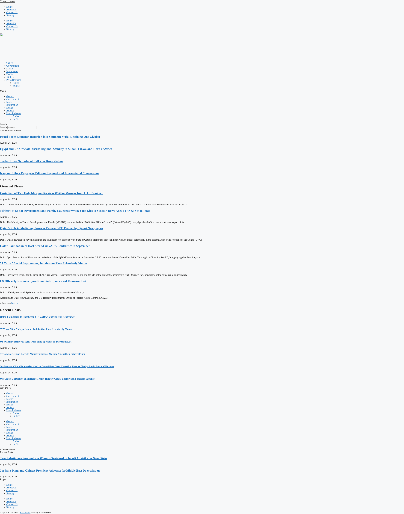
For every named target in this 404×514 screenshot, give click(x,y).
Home (9, 6)
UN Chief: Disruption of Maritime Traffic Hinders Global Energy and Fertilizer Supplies (47, 378)
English (16, 85)
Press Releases (13, 80)
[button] (202, 91)
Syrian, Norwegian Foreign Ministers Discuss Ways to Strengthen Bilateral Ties (42, 354)
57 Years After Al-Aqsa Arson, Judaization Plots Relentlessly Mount (43, 263)
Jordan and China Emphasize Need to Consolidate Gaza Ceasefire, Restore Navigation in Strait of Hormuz (57, 366)
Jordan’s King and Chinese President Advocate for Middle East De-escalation (50, 470)
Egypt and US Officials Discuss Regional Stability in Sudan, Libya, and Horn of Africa (56, 149)
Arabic (16, 82)
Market (9, 68)
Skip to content (7, 1)
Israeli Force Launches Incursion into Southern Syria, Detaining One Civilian (50, 136)
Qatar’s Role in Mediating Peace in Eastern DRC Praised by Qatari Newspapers (51, 228)
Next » (14, 303)
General (10, 63)
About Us (11, 9)
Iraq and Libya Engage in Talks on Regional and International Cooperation (49, 173)
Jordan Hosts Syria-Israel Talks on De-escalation (31, 161)
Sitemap (10, 15)
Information (12, 71)
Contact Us (12, 12)
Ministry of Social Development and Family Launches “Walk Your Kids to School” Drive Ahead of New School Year (75, 210)
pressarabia (24, 512)
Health (9, 74)
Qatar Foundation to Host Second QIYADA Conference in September (45, 246)
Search (3, 127)
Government (12, 65)
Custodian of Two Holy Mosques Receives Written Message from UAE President (51, 193)
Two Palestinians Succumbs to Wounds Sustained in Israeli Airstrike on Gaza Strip (53, 458)
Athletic (10, 77)
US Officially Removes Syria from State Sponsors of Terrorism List (43, 281)
